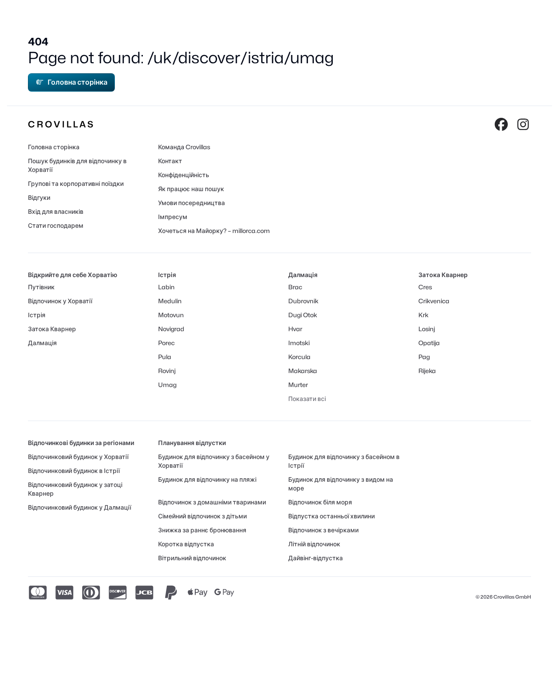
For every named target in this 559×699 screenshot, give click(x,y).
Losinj (426, 328)
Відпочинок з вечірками (323, 530)
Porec (166, 342)
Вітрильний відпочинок (192, 558)
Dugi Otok (302, 315)
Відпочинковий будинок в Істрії (74, 470)
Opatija (429, 342)
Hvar (295, 328)
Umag (167, 384)
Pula (164, 356)
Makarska (302, 370)
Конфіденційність (183, 174)
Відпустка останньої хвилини (331, 516)
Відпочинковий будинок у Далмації (79, 507)
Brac (295, 287)
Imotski (299, 342)
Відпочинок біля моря (320, 502)
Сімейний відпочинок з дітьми (202, 516)
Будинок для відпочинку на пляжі (207, 479)
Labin (166, 287)
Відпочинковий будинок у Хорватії (78, 456)
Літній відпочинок (314, 544)
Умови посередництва (191, 202)
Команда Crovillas (184, 147)
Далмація (42, 342)
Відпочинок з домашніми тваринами (212, 502)
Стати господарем (55, 225)
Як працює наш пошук (191, 188)
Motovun (171, 315)
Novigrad (171, 328)
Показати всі (307, 398)
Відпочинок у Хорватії (60, 301)
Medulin (170, 301)
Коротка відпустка (186, 544)
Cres (425, 287)
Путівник (41, 287)
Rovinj (167, 370)
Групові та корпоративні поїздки (76, 183)
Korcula (299, 356)
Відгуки (39, 197)
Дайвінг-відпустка (315, 558)
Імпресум (172, 216)
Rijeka (427, 370)
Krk (423, 315)
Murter (298, 384)
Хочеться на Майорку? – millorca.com (214, 230)
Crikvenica (433, 301)
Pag (424, 356)
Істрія (36, 315)
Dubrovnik (303, 301)
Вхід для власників (55, 211)
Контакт (170, 160)
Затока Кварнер (52, 328)
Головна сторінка (77, 82)
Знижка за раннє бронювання (202, 530)
